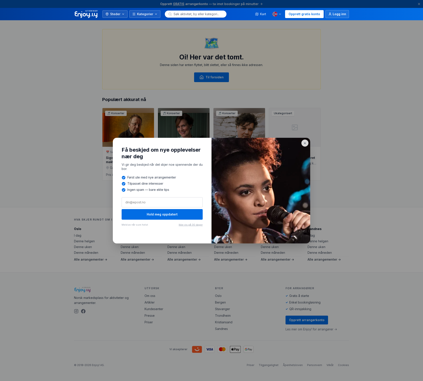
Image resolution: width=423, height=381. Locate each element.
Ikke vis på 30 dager (191, 224)
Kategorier (145, 14)
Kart (263, 14)
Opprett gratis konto (304, 14)
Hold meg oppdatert (162, 214)
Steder (115, 14)
